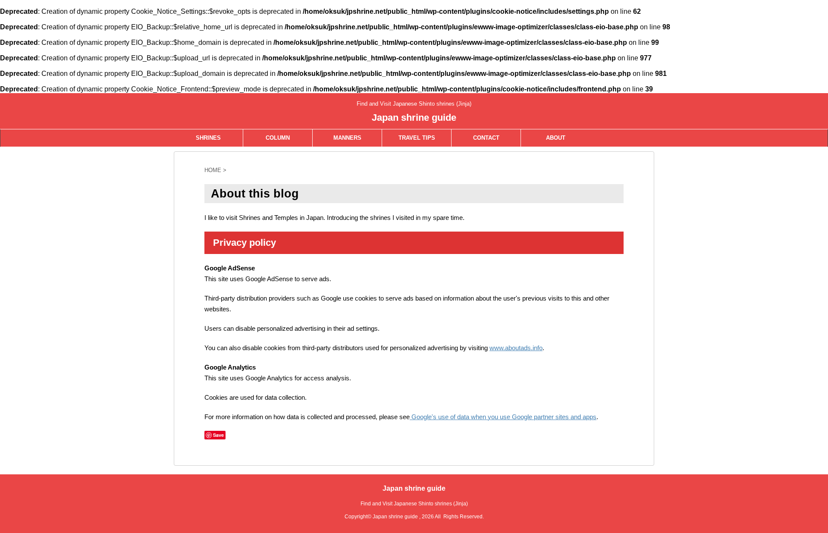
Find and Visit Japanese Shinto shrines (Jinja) (414, 504)
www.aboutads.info (516, 347)
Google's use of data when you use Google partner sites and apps (503, 416)
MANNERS (347, 138)
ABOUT (555, 138)
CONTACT (486, 138)
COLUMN (278, 138)
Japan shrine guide (414, 117)
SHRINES (208, 138)
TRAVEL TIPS (416, 138)
